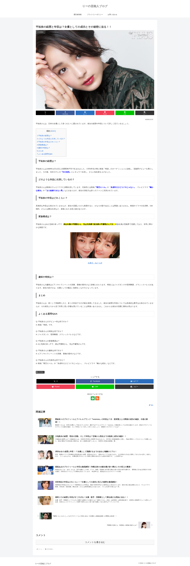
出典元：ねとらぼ (95, 263)
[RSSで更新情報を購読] (97, 398)
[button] (144, 113)
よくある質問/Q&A (44, 154)
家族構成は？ (42, 145)
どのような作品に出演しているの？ (51, 139)
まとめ (40, 151)
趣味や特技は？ (43, 148)
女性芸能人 (41, 372)
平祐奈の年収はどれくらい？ (48, 142)
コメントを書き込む (95, 542)
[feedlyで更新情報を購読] (93, 398)
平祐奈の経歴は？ (44, 136)
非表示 (53, 131)
